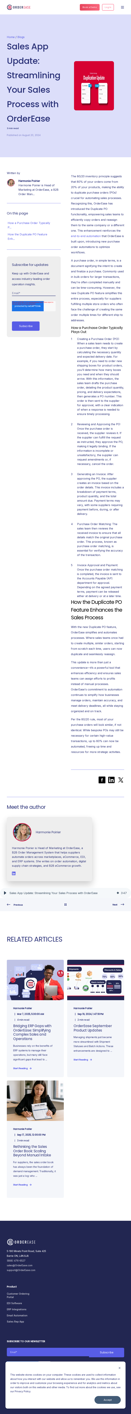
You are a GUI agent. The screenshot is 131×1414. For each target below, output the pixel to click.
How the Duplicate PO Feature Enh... (27, 236)
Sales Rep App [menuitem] (15, 1321)
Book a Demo (90, 7)
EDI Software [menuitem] (14, 1303)
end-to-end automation (86, 236)
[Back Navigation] (65, 905)
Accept (108, 1399)
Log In (108, 7)
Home (11, 37)
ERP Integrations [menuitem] (16, 1309)
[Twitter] (120, 780)
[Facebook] (102, 780)
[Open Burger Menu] (122, 7)
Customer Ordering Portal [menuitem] (18, 1295)
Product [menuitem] (12, 1286)
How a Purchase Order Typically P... (29, 225)
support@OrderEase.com (21, 1270)
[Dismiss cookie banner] (119, 1368)
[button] (5, 893)
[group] (65, 893)
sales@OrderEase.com (19, 1265)
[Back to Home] (19, 6)
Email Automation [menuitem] (17, 1315)
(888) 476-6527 (16, 1260)
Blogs (21, 37)
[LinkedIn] (111, 780)
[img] (118, 893)
